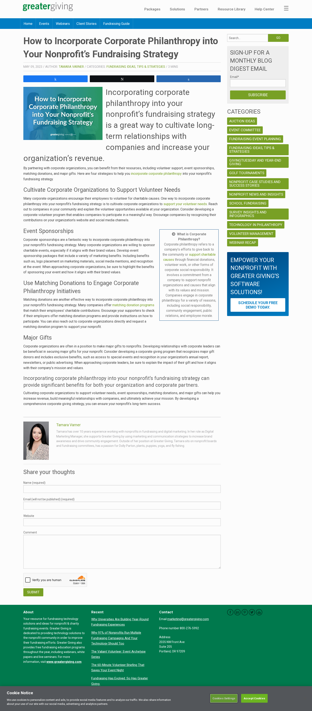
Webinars (63, 24)
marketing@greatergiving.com (188, 619)
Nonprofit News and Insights (256, 194)
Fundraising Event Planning (255, 139)
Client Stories (86, 24)
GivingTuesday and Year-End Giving (255, 162)
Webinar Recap (242, 242)
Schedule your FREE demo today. (258, 304)
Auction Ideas (242, 121)
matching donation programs (133, 305)
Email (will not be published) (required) (48, 499)
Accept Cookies (254, 698)
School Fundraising (247, 203)
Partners (201, 9)
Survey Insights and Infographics (248, 214)
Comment (30, 532)
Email (234, 77)
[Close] (305, 698)
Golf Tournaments (246, 173)
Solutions (177, 9)
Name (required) (34, 482)
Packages (152, 9)
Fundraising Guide (116, 24)
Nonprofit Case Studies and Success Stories (255, 184)
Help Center (264, 9)
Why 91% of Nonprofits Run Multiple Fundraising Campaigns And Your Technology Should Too (116, 638)
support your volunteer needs (185, 204)
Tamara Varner (71, 67)
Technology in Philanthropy (255, 225)
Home (28, 24)
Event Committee (245, 130)
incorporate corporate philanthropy (156, 174)
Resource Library (231, 9)
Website (28, 516)
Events (44, 24)
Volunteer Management (251, 233)
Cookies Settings (223, 698)
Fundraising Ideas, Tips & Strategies (136, 67)
